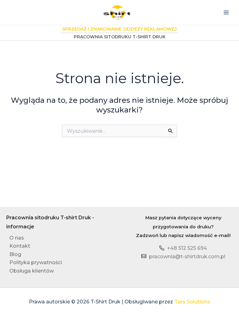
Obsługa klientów (31, 271)
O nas (16, 238)
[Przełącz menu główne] (226, 12)
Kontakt (19, 246)
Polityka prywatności (35, 262)
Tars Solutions (192, 302)
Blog (15, 254)
